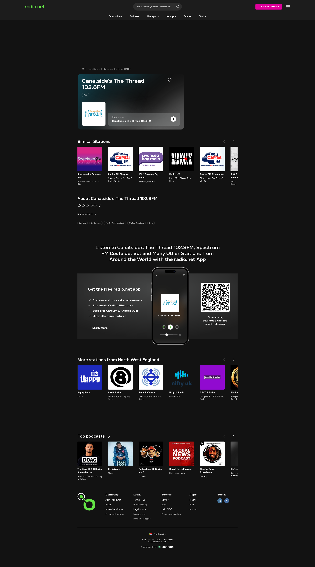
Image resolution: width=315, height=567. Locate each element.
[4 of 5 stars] (91, 206)
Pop (85, 95)
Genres (187, 16)
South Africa (159, 534)
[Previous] (224, 140)
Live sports (153, 16)
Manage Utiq (139, 514)
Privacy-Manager (141, 519)
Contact (165, 500)
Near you (171, 16)
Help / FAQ (166, 509)
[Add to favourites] (169, 80)
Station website (85, 214)
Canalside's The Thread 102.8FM (131, 121)
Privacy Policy (140, 505)
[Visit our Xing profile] (226, 501)
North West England (115, 223)
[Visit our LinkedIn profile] (220, 501)
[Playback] (173, 119)
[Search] (178, 7)
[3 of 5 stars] (87, 206)
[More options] (178, 80)
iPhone (192, 500)
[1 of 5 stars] (79, 206)
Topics (202, 16)
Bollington (96, 223)
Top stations (115, 16)
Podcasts (134, 16)
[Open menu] (288, 7)
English (82, 223)
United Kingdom (136, 223)
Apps (164, 505)
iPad (191, 505)
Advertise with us (114, 509)
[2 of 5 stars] (83, 206)
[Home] (83, 69)
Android (193, 509)
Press (108, 505)
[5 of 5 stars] (95, 206)
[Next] (234, 140)
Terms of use (140, 500)
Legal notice (139, 509)
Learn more (100, 328)
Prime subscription (171, 514)
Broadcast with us (114, 514)
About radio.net (113, 500)
